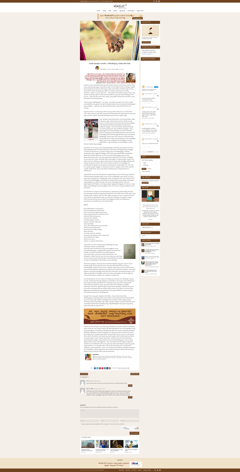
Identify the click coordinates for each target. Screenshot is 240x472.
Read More (150, 219)
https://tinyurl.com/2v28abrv (148, 118)
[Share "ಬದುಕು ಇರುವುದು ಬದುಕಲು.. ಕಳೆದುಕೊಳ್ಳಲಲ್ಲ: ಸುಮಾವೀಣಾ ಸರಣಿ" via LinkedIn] (105, 368)
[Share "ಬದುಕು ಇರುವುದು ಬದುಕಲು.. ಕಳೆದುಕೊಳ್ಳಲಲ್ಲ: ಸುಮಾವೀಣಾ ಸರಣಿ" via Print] (110, 368)
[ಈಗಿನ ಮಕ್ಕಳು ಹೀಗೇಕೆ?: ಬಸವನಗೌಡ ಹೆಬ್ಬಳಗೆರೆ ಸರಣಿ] (142, 244)
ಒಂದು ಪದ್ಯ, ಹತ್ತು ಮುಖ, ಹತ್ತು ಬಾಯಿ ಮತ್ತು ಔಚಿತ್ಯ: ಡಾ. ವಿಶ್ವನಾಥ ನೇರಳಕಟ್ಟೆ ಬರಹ (152, 251)
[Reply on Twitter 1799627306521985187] (143, 104)
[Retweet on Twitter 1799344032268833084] (145, 135)
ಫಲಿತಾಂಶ (149, 169)
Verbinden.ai (101, 470)
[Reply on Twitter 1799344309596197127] (143, 120)
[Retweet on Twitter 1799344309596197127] (145, 120)
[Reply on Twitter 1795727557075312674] (143, 147)
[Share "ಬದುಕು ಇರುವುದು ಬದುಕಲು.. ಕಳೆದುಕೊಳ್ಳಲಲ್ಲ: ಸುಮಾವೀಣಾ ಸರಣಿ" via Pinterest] (102, 368)
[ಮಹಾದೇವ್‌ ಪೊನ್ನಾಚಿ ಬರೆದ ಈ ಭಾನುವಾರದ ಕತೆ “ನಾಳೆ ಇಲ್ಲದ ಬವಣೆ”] (142, 271)
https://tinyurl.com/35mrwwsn (148, 133)
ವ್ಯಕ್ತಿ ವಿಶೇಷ (122, 11)
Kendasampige (148, 94)
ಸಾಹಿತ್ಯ (104, 11)
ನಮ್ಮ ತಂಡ (127, 470)
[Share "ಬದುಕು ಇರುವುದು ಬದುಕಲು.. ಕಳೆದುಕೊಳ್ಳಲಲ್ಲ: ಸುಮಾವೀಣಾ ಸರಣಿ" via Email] (107, 368)
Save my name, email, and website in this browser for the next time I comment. (103, 424)
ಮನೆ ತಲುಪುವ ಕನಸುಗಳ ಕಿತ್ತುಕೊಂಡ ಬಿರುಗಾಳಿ (131, 450)
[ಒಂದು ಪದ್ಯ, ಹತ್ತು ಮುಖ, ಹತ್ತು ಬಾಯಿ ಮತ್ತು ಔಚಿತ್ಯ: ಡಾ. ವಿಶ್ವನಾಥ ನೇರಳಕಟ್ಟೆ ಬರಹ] (142, 250)
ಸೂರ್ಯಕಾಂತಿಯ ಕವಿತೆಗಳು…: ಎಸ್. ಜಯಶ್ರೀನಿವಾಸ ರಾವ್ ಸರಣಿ (102, 450)
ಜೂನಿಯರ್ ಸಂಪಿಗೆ (146, 42)
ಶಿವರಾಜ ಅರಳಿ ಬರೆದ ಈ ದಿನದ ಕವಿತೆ (152, 257)
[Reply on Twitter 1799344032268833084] (143, 135)
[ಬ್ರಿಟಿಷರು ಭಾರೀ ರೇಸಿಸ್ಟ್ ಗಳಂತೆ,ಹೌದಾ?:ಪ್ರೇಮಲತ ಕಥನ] (87, 444)
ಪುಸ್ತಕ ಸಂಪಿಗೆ (140, 11)
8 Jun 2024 (155, 107)
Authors (140, 470)
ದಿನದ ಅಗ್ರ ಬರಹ (153, 246)
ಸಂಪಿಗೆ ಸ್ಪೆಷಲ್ (130, 11)
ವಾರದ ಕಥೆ (152, 274)
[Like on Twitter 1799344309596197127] (147, 120)
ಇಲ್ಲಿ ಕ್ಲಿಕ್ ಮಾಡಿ (145, 183)
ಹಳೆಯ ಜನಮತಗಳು (146, 171)
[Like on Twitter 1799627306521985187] (147, 104)
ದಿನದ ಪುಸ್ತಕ (152, 266)
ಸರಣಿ (109, 11)
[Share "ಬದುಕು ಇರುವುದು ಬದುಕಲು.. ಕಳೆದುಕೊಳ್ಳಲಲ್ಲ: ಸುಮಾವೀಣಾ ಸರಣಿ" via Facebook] (95, 368)
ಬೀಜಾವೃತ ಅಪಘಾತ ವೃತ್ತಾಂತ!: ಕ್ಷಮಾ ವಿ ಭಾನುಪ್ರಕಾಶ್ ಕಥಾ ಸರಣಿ (150, 38)
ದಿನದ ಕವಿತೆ (152, 258)
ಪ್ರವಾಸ (115, 11)
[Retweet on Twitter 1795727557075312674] (145, 147)
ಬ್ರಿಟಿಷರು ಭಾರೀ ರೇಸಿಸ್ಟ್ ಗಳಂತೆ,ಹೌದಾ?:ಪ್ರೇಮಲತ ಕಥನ (86, 450)
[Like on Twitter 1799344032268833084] (147, 135)
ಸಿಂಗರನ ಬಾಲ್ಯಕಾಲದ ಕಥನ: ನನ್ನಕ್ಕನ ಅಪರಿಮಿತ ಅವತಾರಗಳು (116, 450)
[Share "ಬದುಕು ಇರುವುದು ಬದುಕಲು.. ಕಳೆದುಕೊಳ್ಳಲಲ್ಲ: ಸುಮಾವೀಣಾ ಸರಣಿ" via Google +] (100, 368)
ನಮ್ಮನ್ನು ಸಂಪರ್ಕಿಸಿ (147, 470)
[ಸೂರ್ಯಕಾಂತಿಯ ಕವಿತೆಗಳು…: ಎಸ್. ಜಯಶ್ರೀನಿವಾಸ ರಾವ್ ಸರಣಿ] (102, 444)
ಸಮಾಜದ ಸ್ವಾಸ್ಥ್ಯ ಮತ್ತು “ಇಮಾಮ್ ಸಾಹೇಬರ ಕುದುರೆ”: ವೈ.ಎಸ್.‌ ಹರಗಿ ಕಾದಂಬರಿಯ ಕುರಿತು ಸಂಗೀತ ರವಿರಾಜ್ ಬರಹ (150, 206)
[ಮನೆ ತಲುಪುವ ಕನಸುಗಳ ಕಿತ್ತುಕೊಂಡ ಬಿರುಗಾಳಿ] (131, 444)
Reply (130, 385)
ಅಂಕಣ (98, 11)
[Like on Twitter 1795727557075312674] (147, 147)
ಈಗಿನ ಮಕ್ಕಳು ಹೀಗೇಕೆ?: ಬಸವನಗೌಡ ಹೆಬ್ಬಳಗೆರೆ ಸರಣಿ (100, 1)
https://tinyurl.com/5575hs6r (148, 101)
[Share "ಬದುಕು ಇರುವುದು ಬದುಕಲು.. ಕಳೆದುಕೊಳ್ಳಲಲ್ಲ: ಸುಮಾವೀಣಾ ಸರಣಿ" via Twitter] (97, 368)
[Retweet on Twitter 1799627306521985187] (145, 104)
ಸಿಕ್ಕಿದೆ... (145, 163)
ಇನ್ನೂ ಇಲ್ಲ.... (146, 165)
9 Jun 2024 (155, 94)
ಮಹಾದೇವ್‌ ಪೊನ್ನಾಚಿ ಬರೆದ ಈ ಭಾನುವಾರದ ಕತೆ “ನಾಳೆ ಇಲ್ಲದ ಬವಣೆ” (151, 271)
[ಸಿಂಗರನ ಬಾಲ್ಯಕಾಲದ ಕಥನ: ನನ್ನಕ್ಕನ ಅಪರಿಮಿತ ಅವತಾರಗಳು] (117, 444)
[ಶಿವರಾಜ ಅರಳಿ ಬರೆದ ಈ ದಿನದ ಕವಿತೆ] (142, 257)
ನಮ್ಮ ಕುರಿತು (121, 470)
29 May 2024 (155, 139)
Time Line (134, 470)
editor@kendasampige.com (147, 54)
